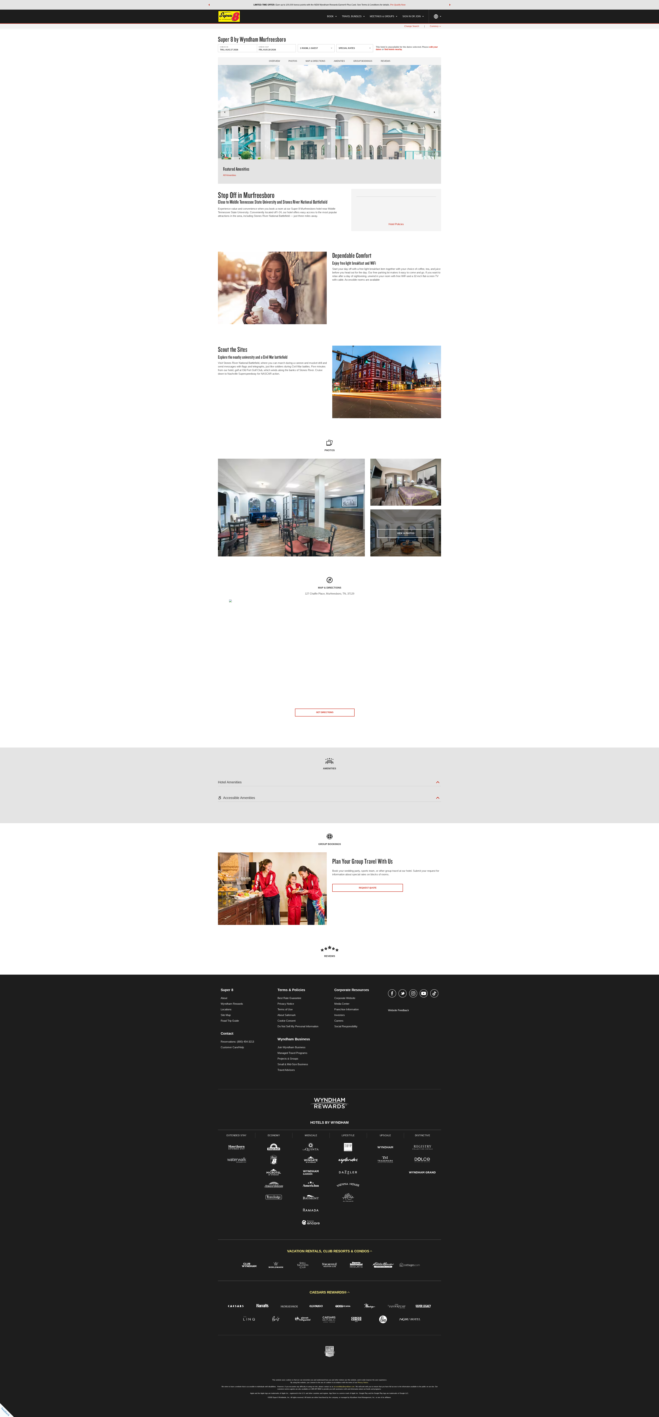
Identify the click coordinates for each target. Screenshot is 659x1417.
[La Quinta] (310, 1147)
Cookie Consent (287, 1020)
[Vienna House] (348, 1185)
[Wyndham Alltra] (348, 1197)
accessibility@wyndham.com (344, 1386)
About (224, 998)
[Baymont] (310, 1197)
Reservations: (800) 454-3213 (237, 1041)
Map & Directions (315, 61)
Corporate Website (344, 998)
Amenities (339, 61)
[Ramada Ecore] (310, 1222)
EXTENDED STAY (236, 1135)
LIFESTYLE (348, 1135)
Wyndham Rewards (232, 1003)
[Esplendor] (348, 1160)
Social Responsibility (345, 1026)
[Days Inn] (273, 1147)
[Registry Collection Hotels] (422, 1147)
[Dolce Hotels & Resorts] (422, 1160)
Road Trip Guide (230, 1020)
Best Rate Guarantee (289, 998)
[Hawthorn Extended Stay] (236, 1147)
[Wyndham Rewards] (329, 1103)
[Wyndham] (385, 1147)
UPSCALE (385, 1135)
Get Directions (324, 712)
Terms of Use (285, 1009)
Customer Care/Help (232, 1047)
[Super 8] (273, 1160)
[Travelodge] (273, 1197)
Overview (274, 61)
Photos (292, 61)
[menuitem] (332, 16)
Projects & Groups (288, 1058)
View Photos (405, 533)
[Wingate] (310, 1160)
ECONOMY (274, 1135)
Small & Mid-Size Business (293, 1064)
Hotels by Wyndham (329, 1122)
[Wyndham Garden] (310, 1172)
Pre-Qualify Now (398, 5)
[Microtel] (273, 1172)
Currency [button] (434, 26)
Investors (339, 1015)
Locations (226, 1009)
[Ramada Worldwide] (310, 1210)
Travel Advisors (286, 1069)
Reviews (385, 61)
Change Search (411, 26)
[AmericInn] (310, 1185)
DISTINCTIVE (422, 1135)
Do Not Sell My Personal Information (298, 1026)
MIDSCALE (311, 1135)
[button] (209, 5)
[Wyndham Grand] (422, 1172)
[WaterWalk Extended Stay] (236, 1160)
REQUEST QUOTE (368, 888)
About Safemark (287, 1015)
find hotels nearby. (393, 49)
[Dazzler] (348, 1172)
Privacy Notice (286, 1003)
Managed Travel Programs (292, 1052)
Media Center (341, 1003)
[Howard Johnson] (273, 1185)
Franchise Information (346, 1009)
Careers (338, 1020)
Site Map (226, 1015)
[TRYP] (348, 1147)
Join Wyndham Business (291, 1047)
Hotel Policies (396, 224)
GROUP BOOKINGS (362, 61)
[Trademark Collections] (385, 1160)
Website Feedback (398, 1010)
